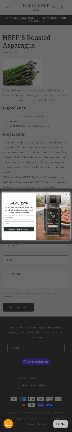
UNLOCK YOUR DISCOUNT (18, 229)
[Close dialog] (68, 194)
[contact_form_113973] (8, 423)
